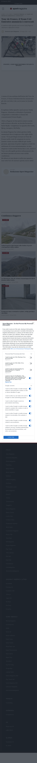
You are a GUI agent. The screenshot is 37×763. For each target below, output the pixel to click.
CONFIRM (11, 437)
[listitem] (18, 354)
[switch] (30, 357)
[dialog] (18, 381)
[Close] (33, 323)
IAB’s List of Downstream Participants (20, 348)
